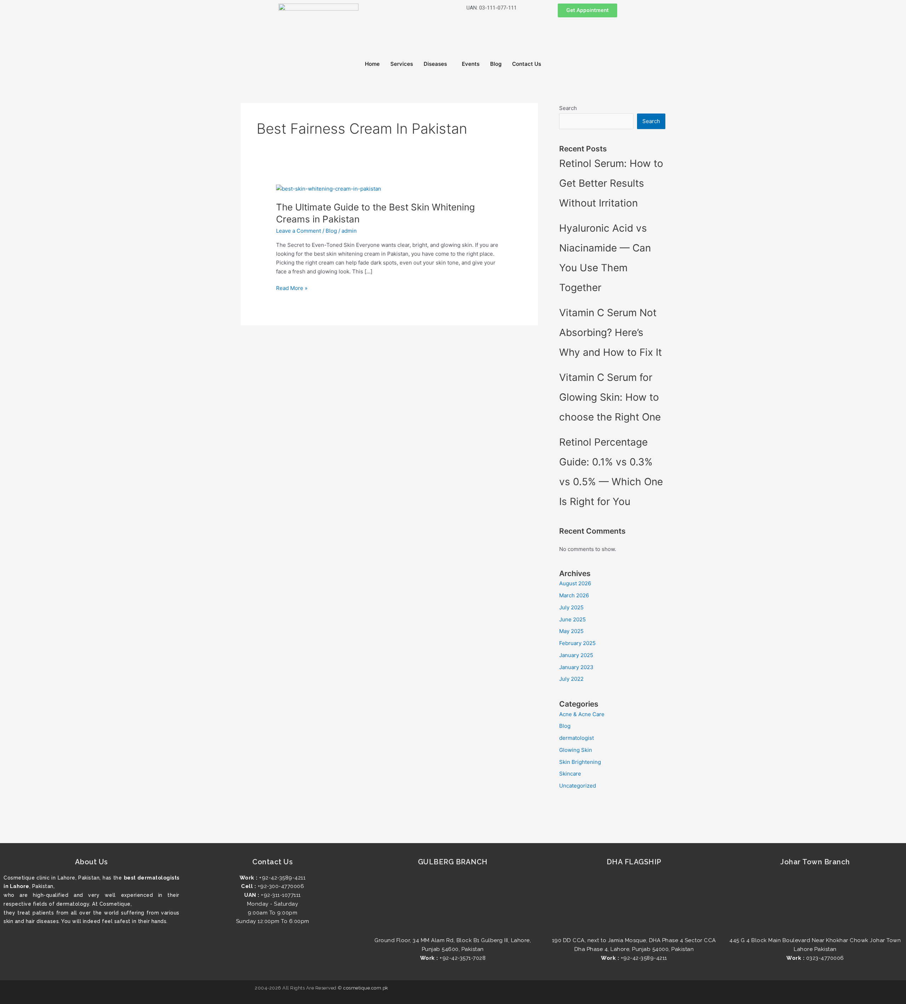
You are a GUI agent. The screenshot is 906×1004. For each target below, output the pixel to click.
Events (471, 63)
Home (372, 63)
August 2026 (575, 583)
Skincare (570, 773)
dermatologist (576, 738)
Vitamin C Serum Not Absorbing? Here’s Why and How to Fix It (610, 332)
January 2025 (576, 655)
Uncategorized (577, 785)
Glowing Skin (575, 750)
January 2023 (576, 667)
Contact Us (526, 63)
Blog (495, 63)
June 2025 (572, 619)
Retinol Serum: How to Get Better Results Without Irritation (611, 183)
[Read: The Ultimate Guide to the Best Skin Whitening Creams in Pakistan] (328, 188)
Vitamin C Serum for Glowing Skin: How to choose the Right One (611, 397)
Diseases (435, 63)
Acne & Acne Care (581, 714)
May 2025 (571, 631)
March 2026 (574, 595)
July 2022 (571, 678)
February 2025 (577, 643)
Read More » (292, 287)
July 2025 (571, 607)
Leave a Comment (298, 230)
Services (401, 63)
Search (568, 108)
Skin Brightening (580, 762)
